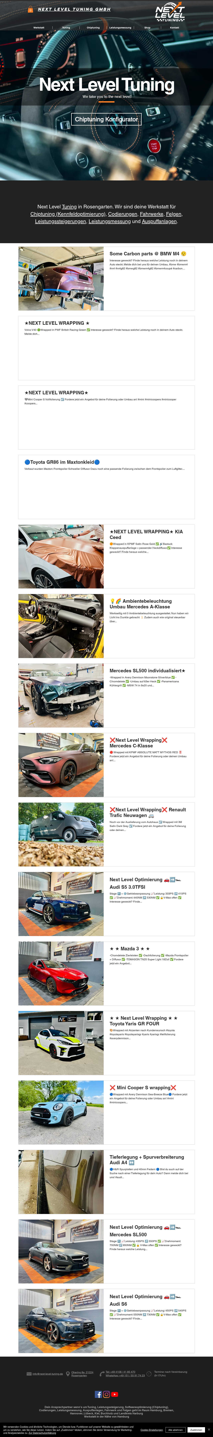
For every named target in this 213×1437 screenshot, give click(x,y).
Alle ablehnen (175, 1430)
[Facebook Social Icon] (98, 1394)
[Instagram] (106, 1394)
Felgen (173, 214)
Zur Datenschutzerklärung (42, 1433)
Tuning (69, 207)
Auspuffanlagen (159, 221)
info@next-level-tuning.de (48, 1373)
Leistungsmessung (110, 221)
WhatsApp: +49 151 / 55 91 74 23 (125, 1375)
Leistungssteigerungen (60, 221)
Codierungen (122, 214)
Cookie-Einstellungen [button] (152, 1430)
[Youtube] (114, 1394)
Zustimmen (196, 1430)
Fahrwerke (151, 214)
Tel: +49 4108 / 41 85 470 (120, 1371)
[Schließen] (209, 1429)
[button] (30, 9)
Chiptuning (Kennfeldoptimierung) (68, 214)
